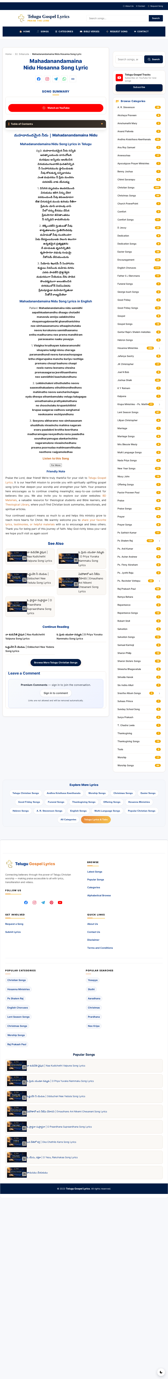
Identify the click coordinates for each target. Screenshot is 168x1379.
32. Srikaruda (22, 54)
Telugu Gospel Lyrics (78, 1188)
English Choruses (17, 1007)
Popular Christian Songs (141, 810)
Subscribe (139, 87)
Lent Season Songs (18, 1016)
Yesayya (92, 980)
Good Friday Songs (29, 802)
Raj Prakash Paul (16, 1044)
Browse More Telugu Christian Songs (56, 662)
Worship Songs (97, 793)
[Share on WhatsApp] (64, 79)
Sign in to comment (56, 692)
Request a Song (14, 924)
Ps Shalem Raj (15, 998)
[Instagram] (34, 902)
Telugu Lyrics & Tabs (96, 819)
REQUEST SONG (116, 31)
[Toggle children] (159, 348)
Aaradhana (94, 998)
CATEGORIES (64, 31)
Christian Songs (16, 980)
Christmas (94, 1007)
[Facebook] (26, 902)
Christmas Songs (123, 793)
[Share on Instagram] (47, 79)
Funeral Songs (56, 802)
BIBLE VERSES (89, 31)
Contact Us (93, 932)
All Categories (68, 819)
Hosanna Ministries (139, 802)
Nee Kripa (93, 1026)
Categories (93, 887)
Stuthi (91, 989)
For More (56, 465)
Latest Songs (94, 871)
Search (156, 18)
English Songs (78, 810)
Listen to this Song (56, 459)
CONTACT (141, 31)
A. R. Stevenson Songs (49, 810)
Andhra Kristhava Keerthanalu (64, 793)
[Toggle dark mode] (161, 1372)
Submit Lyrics (13, 932)
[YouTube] (60, 902)
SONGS (43, 31)
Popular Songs (95, 879)
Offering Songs (111, 802)
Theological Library (17, 504)
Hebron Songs (21, 810)
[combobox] (129, 59)
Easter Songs (148, 793)
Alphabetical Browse (99, 895)
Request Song (155, 6)
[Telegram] (43, 902)
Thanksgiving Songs (83, 802)
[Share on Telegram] (55, 79)
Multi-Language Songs (107, 810)
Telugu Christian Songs (25, 793)
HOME (24, 31)
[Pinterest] (51, 902)
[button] (73, 79)
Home (8, 54)
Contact (140, 6)
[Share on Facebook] (38, 79)
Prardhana (94, 1016)
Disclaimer (93, 939)
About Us (128, 6)
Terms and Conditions (100, 947)
